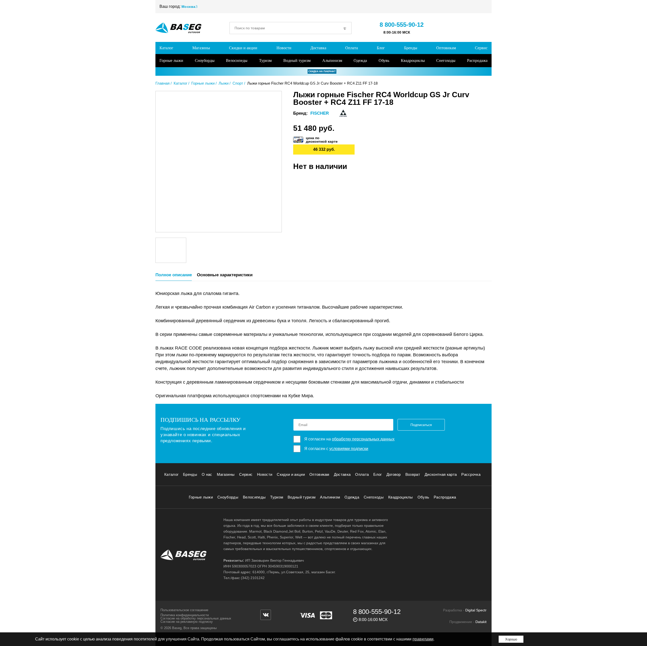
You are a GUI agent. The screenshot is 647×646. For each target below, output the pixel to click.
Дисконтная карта (441, 474)
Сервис (481, 48)
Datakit (481, 622)
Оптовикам (446, 48)
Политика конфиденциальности (184, 615)
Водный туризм (297, 60)
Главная (162, 83)
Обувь (384, 60)
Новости (283, 48)
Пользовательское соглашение (184, 610)
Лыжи (223, 83)
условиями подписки (348, 448)
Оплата (351, 48)
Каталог (166, 48)
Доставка (318, 48)
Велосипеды (236, 60)
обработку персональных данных (363, 439)
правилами (422, 639)
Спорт (238, 83)
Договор (393, 474)
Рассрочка (470, 474)
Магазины (201, 48)
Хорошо (511, 639)
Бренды (410, 48)
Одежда (360, 60)
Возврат (412, 474)
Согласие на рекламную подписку (186, 621)
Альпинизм (332, 60)
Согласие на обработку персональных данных (195, 618)
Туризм (265, 60)
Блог (381, 48)
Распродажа (477, 60)
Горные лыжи (171, 60)
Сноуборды (205, 60)
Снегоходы (445, 60)
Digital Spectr (476, 610)
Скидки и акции (243, 48)
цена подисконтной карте (322, 139)
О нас (207, 474)
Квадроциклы (413, 60)
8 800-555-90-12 (402, 24)
